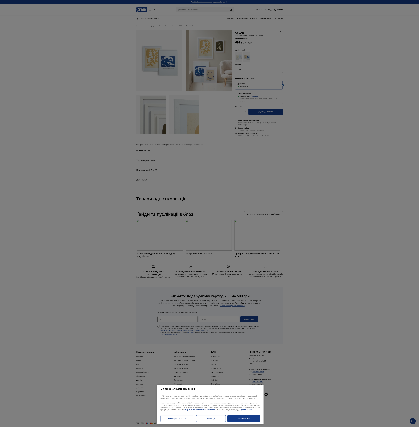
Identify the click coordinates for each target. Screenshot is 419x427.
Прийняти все (244, 419)
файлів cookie (246, 410)
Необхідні (211, 419)
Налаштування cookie (177, 419)
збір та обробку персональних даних (200, 410)
